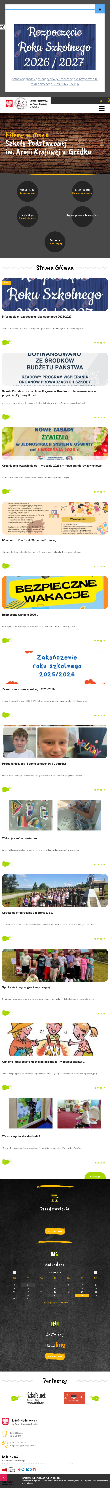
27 (69, 1295)
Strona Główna (55, 268)
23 (14, 1295)
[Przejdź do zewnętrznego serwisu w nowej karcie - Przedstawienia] (55, 1198)
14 (82, 1289)
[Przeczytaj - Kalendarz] (55, 1253)
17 (28, 1292)
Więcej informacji (55, 1231)
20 (69, 1292)
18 (41, 1292)
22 (96, 1292)
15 (96, 1289)
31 (28, 1299)
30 (14, 1299)
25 (41, 1295)
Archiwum (95, 1176)
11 (41, 1289)
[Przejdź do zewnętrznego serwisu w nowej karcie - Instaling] (55, 1323)
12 (55, 1289)
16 (14, 1292)
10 (28, 1289)
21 (82, 1292)
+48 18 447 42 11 (106, 100)
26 (55, 1295)
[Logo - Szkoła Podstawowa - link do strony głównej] (25, 104)
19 (55, 1292)
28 (82, 1295)
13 (69, 1289)
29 (96, 1295)
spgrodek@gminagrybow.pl (101, 100)
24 (28, 1295)
